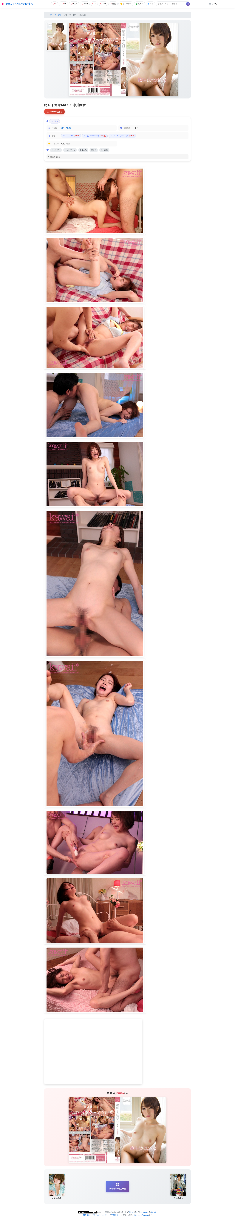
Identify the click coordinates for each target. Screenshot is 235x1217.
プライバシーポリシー (100, 1215)
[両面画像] (123, 59)
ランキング (127, 4)
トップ (49, 15)
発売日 (140, 4)
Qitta (131, 1212)
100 (104, 4)
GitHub (153, 1212)
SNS (151, 4)
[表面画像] (56, 36)
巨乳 (114, 4)
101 (85, 4)
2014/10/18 (66, 128)
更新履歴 (114, 1215)
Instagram (144, 1212)
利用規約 (86, 1215)
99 (65, 4)
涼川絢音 (58, 15)
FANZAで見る (56, 111)
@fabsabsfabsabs (141, 1215)
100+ (75, 4)
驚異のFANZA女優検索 (18, 3)
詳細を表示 (55, 157)
